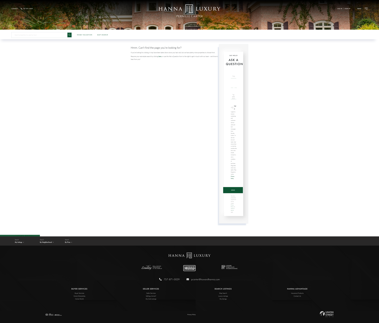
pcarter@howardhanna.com (205, 279)
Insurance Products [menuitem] (297, 293)
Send (233, 190)
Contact (14, 9)
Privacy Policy (191, 314)
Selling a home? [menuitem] (151, 296)
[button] (69, 35)
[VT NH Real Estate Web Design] (327, 314)
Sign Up (347, 9)
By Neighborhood (46, 242)
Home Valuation (84, 35)
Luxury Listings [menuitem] (223, 296)
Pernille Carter (189, 16)
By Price (67, 242)
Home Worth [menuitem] (79, 299)
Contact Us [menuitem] (297, 296)
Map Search (102, 35)
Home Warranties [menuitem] (79, 296)
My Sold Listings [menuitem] (151, 299)
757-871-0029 (28, 9)
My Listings (18, 242)
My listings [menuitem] (223, 299)
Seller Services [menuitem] (151, 293)
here (160, 56)
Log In (339, 9)
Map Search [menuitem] (223, 293)
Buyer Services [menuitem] (79, 293)
